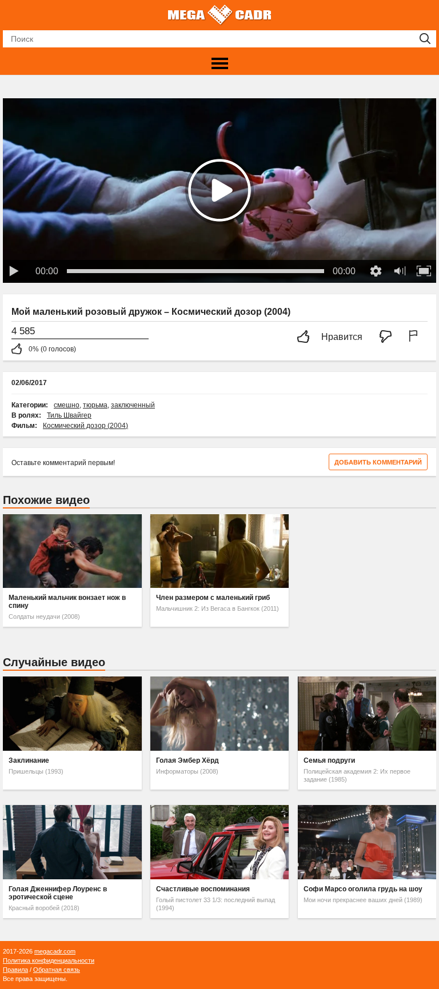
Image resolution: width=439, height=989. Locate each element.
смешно (66, 405)
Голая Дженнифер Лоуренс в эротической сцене (58, 893)
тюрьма (95, 405)
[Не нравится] (389, 337)
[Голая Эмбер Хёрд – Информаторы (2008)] (219, 713)
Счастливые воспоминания (203, 889)
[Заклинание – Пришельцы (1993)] (72, 713)
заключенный (133, 405)
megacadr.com (54, 951)
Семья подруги (329, 760)
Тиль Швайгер (69, 415)
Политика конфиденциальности (48, 960)
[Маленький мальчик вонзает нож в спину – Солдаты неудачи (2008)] (72, 551)
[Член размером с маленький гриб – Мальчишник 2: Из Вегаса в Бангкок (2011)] (219, 551)
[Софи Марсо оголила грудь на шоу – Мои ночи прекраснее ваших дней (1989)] (367, 842)
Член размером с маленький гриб (213, 598)
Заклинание (29, 760)
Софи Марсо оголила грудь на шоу (363, 889)
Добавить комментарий (378, 462)
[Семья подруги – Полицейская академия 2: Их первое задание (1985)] (367, 713)
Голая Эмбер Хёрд (187, 760)
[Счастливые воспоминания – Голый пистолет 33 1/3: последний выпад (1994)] (219, 842)
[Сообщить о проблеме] (416, 337)
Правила (15, 969)
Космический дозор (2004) (85, 426)
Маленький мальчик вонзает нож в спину (67, 602)
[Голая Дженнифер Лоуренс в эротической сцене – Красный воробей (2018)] (72, 842)
